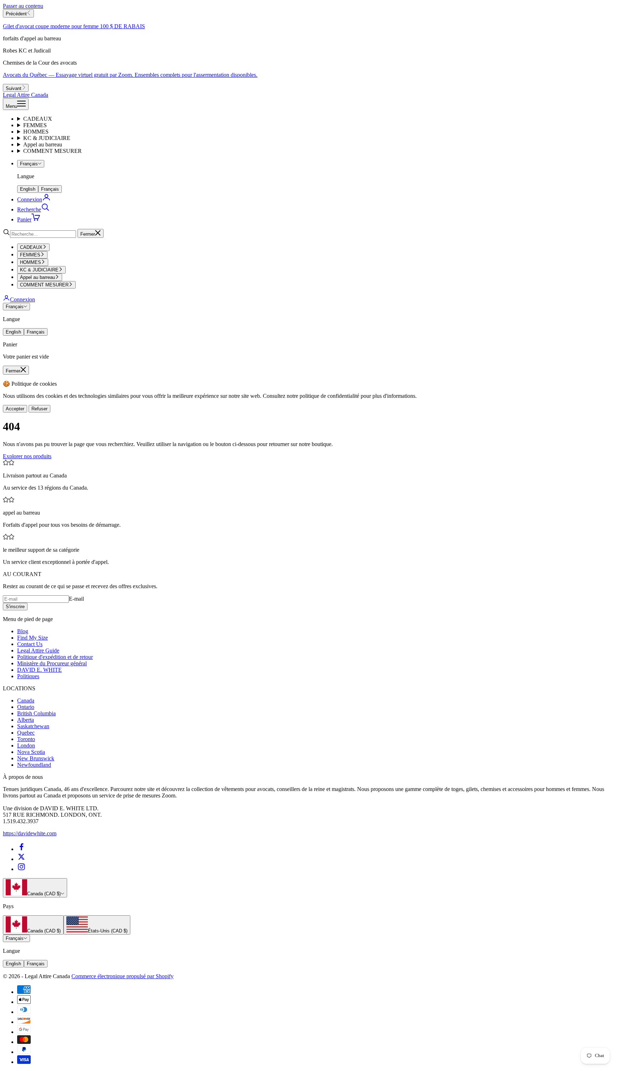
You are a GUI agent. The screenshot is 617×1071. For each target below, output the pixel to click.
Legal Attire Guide (38, 650)
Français (29, 163)
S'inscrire (15, 606)
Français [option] (50, 189)
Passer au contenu (23, 6)
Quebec (26, 733)
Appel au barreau (42, 144)
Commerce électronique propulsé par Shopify (122, 976)
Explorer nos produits (27, 456)
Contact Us (29, 644)
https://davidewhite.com (29, 833)
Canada (25, 700)
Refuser (39, 408)
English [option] (27, 189)
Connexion (22, 299)
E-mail (76, 599)
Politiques (28, 676)
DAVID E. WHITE (39, 670)
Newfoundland (34, 765)
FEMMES (35, 125)
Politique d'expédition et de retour (55, 657)
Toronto (26, 739)
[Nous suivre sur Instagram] (21, 869)
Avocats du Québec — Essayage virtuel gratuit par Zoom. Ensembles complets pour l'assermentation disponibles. (130, 75)
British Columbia (36, 713)
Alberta (25, 720)
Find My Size (32, 638)
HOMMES (36, 132)
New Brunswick (35, 758)
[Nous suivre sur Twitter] (21, 859)
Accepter (15, 408)
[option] (33, 925)
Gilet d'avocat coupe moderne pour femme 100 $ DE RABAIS (74, 26)
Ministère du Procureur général (52, 663)
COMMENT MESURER (52, 151)
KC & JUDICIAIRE (46, 138)
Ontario (25, 707)
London (26, 745)
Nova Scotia (31, 752)
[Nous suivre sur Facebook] (21, 849)
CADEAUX (37, 119)
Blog (22, 631)
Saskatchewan (33, 726)
